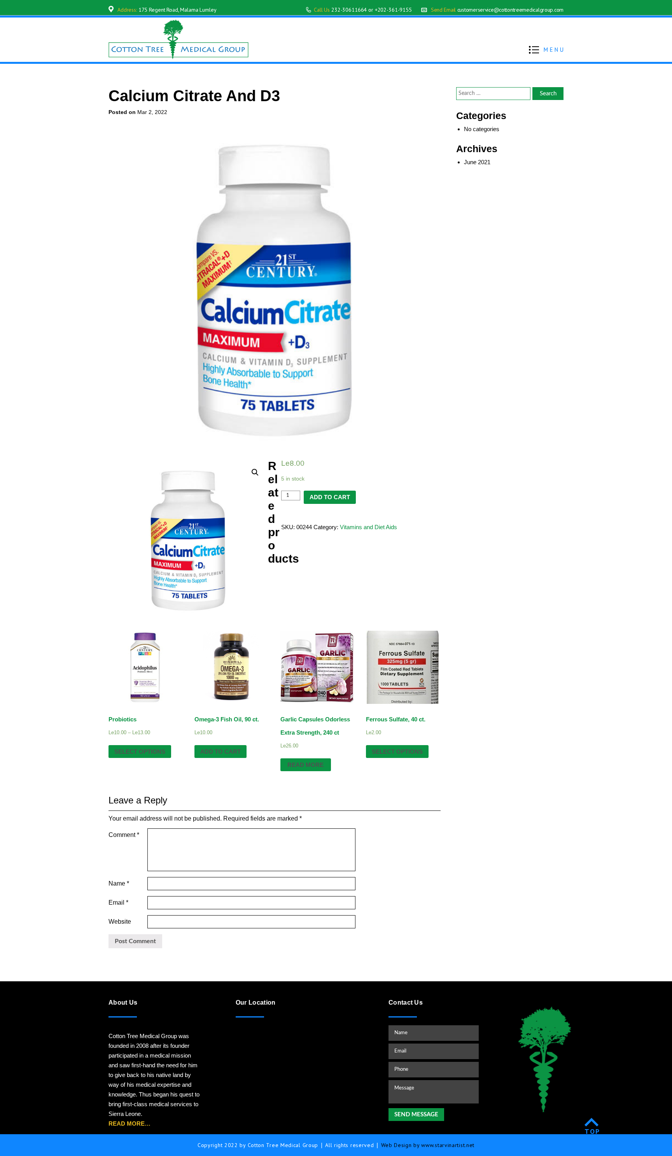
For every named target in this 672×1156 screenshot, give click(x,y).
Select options (139, 751)
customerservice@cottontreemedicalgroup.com (510, 9)
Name (118, 883)
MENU (554, 49)
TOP (592, 1131)
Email (118, 902)
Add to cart (330, 497)
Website (119, 921)
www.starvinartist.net (447, 1145)
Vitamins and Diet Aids (368, 527)
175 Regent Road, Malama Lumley (177, 9)
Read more (305, 764)
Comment (123, 834)
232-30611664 (349, 9)
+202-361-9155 (393, 9)
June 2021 (477, 162)
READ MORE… (129, 1123)
